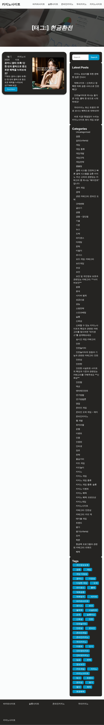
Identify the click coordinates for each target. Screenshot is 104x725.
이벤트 (79, 433)
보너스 (79, 255)
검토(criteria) (82, 140)
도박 (78, 233)
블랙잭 (79, 610)
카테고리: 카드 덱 (84, 514)
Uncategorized (83, 132)
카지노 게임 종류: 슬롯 (86, 484)
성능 (78, 304)
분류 (78, 287)
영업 (78, 403)
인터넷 (79, 446)
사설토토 (93, 610)
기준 (78, 225)
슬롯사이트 (53, 4)
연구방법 (80, 395)
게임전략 (80, 162)
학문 (78, 540)
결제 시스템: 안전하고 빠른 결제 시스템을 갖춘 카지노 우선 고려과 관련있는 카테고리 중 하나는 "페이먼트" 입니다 (86, 177)
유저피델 (80, 425)
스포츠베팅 (81, 312)
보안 (78, 272)
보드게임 (80, 263)
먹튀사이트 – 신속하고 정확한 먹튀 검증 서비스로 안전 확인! (85, 86)
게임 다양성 (81, 574)
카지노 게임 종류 (83, 480)
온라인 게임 (81, 407)
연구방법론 (81, 399)
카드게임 (80, 669)
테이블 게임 (81, 518)
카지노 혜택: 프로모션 (86, 497)
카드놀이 (80, 467)
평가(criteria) (82, 531)
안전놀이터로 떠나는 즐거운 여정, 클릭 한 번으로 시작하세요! (85, 98)
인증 (78, 437)
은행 (78, 429)
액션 (78, 386)
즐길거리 (80, 459)
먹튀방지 (80, 596)
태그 (78, 678)
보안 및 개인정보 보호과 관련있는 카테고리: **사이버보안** (85, 279)
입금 (78, 659)
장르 (78, 450)
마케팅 (79, 242)
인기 (91, 646)
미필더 (79, 250)
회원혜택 (80, 691)
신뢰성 (79, 321)
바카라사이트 (39, 4)
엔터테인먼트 (82, 390)
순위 (78, 614)
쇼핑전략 (80, 308)
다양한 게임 (81, 583)
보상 (78, 267)
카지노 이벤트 (82, 489)
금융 (78, 212)
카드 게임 (80, 463)
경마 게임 (80, 187)
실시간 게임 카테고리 (86, 339)
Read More (11, 89)
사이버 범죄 (81, 295)
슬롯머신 (91, 614)
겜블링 (79, 166)
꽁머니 (79, 578)
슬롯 (78, 317)
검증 (78, 136)
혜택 (78, 551)
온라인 (92, 628)
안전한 (79, 364)
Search (94, 57)
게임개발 (80, 153)
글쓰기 (79, 208)
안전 (78, 343)
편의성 (79, 682)
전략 (78, 454)
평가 (78, 527)
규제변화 (80, 203)
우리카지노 (81, 4)
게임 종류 (80, 149)
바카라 (94, 596)
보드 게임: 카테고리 (85, 259)
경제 (78, 192)
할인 (78, 687)
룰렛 (93, 587)
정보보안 (80, 664)
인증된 (79, 442)
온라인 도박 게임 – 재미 (87, 412)
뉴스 (78, 229)
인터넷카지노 (82, 655)
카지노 (79, 471)
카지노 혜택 (81, 493)
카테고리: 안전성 (83, 510)
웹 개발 (79, 420)
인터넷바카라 (82, 650)
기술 (78, 220)
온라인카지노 (67, 4)
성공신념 (80, 299)
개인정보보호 (82, 565)
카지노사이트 (11, 4)
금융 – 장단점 (82, 216)
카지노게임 (81, 501)
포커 (78, 535)
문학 (78, 246)
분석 (78, 291)
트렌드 (79, 523)
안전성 (79, 359)
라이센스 (80, 238)
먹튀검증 (80, 592)
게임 (78, 145)
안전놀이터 (81, 348)
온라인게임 (81, 632)
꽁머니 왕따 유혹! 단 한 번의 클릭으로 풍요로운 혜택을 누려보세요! (16, 68)
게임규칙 (80, 157)
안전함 (79, 382)
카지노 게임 (81, 476)
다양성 (92, 578)
